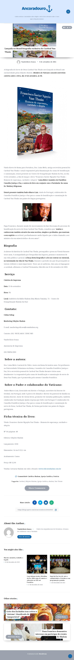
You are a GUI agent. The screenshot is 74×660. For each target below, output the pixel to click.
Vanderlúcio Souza (24, 529)
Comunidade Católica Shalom (29, 476)
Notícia (56, 476)
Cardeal (22, 481)
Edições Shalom (31, 481)
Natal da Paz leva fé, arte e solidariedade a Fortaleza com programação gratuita (60, 578)
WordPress (43, 654)
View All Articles (24, 537)
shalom (51, 481)
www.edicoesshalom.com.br (50, 469)
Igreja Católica (47, 476)
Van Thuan (59, 481)
